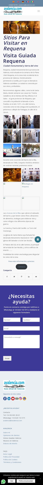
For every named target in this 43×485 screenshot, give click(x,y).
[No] (40, 479)
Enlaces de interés (10, 443)
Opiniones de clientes (11, 435)
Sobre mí (6, 432)
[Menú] (38, 11)
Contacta (21, 267)
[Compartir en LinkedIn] (28, 277)
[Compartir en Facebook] (7, 277)
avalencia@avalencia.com (12, 420)
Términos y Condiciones (12, 462)
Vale (11, 481)
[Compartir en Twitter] (14, 277)
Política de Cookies (10, 459)
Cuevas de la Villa (13, 213)
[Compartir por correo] (36, 277)
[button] (38, 239)
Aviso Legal (7, 454)
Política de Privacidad (11, 457)
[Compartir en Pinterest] (21, 277)
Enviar (7, 358)
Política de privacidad (26, 481)
